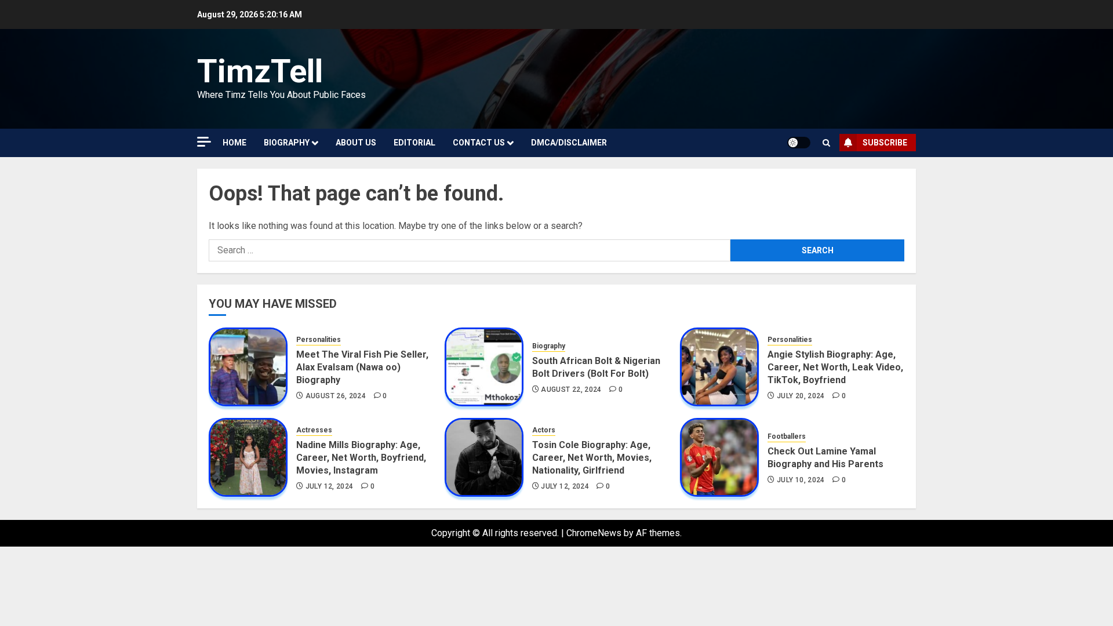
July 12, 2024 (329, 486)
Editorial (414, 142)
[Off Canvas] (204, 142)
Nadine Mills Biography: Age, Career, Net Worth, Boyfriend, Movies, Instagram (361, 457)
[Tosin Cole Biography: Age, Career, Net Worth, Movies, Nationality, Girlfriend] (484, 457)
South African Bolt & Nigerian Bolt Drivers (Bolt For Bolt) (596, 367)
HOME (234, 142)
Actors (543, 430)
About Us (356, 142)
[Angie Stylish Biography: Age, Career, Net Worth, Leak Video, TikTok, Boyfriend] (719, 367)
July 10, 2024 (801, 480)
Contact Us (479, 142)
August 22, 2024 (571, 389)
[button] (826, 143)
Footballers (787, 436)
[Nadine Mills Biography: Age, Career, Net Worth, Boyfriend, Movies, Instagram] (248, 457)
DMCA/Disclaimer (569, 142)
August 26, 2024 (335, 396)
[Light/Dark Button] (798, 142)
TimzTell (260, 71)
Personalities (318, 340)
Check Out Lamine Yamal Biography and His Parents (825, 458)
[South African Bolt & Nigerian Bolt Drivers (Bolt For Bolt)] (484, 367)
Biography (287, 142)
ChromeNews (593, 532)
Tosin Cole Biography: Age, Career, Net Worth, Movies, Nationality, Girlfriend (592, 457)
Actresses (314, 430)
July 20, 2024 (801, 396)
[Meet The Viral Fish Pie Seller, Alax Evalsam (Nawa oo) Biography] (248, 367)
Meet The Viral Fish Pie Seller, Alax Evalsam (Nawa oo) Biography (362, 367)
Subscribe (885, 142)
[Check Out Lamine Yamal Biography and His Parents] (719, 457)
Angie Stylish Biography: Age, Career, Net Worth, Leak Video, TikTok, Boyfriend (835, 367)
